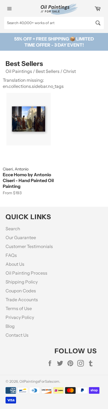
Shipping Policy (22, 282)
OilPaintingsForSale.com (39, 381)
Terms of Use (19, 308)
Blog (10, 326)
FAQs (11, 255)
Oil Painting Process (26, 273)
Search (13, 228)
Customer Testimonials (29, 246)
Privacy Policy (20, 317)
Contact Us (17, 335)
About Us (15, 264)
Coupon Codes (21, 290)
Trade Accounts (22, 299)
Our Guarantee (21, 237)
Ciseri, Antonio (16, 169)
